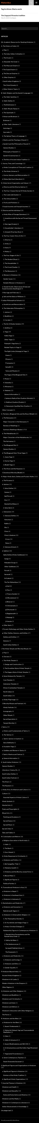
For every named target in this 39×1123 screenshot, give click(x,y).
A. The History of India (8, 46)
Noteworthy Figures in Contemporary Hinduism (19, 930)
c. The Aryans (6, 58)
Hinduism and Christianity (11, 999)
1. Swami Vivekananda (10, 1026)
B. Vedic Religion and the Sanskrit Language (15, 93)
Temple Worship (8, 723)
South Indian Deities (10, 645)
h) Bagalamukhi (10, 613)
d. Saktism (5, 551)
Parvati (6, 570)
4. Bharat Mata (8, 876)
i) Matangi (8, 617)
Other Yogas (8, 339)
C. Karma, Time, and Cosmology (11, 163)
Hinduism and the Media (10, 1099)
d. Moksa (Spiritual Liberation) (12, 179)
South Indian (7, 696)
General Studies (8, 148)
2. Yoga (5, 332)
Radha (6, 523)
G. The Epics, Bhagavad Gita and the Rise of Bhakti (17, 414)
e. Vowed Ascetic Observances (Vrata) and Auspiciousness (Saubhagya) (16, 288)
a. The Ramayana (7, 418)
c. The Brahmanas (8, 105)
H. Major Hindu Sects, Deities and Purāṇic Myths (17, 476)
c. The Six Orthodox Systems (11, 324)
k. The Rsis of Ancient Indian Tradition (15, 159)
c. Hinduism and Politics (10, 860)
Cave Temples (7, 680)
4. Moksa (6, 251)
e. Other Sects (6, 625)
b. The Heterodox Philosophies (12, 308)
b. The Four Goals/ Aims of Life (12, 236)
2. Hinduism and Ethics (11, 964)
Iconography (7, 711)
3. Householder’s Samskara (12, 228)
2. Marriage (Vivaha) (10, 224)
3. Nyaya (6, 379)
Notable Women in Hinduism (13, 283)
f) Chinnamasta (10, 606)
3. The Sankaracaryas (11, 944)
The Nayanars (6, 786)
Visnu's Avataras (9, 535)
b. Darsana (5, 656)
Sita (5, 527)
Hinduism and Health (9, 1087)
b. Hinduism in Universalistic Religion (14, 915)
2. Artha (6, 244)
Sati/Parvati (8, 496)
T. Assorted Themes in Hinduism (12, 1083)
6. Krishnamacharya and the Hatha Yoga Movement (20, 1048)
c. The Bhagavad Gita (9, 445)
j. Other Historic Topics (10, 89)
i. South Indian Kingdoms (10, 81)
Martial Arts (6, 805)
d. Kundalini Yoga (8, 746)
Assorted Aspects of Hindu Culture (15, 797)
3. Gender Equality (9, 968)
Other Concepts (7, 410)
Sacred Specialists (9, 719)
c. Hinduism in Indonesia (10, 899)
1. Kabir (6, 844)
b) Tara (7, 590)
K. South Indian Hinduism (9, 762)
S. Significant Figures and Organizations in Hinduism (18, 1065)
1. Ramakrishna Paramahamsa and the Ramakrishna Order (17, 935)
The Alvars (5, 782)
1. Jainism (6, 312)
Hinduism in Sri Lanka (9, 979)
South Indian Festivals (9, 778)
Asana (7, 355)
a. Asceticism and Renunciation (12, 304)
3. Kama (6, 247)
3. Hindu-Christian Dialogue (12, 926)
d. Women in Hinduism (10, 275)
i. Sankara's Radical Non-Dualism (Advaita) (18, 398)
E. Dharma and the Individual (10, 210)
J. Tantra (4, 727)
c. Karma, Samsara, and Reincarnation (14, 175)
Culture (4, 793)
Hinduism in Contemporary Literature (15, 1103)
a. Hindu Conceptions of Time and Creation (16, 167)
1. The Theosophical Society (12, 919)
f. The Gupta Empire (8, 69)
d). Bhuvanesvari (10, 598)
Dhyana (8, 359)
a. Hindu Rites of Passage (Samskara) (14, 214)
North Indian (7, 692)
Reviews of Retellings (10, 426)
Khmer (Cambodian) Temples (13, 688)
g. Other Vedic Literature (10, 124)
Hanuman (7, 519)
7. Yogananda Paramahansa (12, 1054)
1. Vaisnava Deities (9, 516)
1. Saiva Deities (8, 488)
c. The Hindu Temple (9, 660)
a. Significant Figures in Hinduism (13, 1071)
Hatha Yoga (8, 336)
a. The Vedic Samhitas (9, 97)
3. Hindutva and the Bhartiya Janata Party (17, 872)
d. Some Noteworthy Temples (12, 676)
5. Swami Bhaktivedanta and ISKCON (15, 1044)
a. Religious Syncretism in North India (14, 840)
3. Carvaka (6, 320)
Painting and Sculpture (11, 817)
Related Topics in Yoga (11, 347)
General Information (11, 394)
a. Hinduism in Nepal (9, 891)
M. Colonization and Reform (10, 836)
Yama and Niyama (11, 371)
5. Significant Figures (10, 879)
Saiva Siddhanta (8, 743)
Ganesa (6, 492)
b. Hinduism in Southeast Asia (12, 895)
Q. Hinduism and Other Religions (12, 991)
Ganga (6, 559)
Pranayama (9, 363)
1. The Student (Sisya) (10, 259)
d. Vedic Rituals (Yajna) (9, 109)
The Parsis (5, 1014)
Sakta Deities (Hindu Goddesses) (14, 555)
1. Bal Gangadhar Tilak (10, 864)
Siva (5, 500)
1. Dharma (6, 240)
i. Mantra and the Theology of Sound (14, 140)
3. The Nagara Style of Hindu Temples (15, 672)
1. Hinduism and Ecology (11, 960)
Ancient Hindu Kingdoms (10, 975)
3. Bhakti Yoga (8, 465)
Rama (7, 543)
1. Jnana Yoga (7, 457)
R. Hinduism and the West (9, 1018)
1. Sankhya (6, 328)
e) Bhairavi (9, 602)
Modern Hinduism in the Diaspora (13, 983)
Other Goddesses (10, 566)
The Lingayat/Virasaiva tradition (13, 15)
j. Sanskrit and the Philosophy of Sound (15, 144)
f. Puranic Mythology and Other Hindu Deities (17, 629)
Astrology (6, 128)
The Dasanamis (10, 952)
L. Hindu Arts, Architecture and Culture (14, 789)
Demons (6, 641)
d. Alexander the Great (9, 62)
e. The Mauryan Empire (10, 66)
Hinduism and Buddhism (10, 995)
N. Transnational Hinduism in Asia (12, 887)
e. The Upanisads (7, 112)
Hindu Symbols (7, 801)
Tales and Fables (7, 833)
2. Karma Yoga (8, 461)
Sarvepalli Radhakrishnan (13, 948)
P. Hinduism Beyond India (9, 971)
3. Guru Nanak (8, 852)
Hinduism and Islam (8, 1003)
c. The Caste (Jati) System (10, 195)
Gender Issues (8, 279)
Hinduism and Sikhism (9, 1007)
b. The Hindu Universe (9, 171)
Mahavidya (6, 2)
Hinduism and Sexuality (10, 1091)
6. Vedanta (6, 390)
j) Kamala (8, 621)
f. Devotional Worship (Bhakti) (12, 473)
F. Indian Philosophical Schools (11, 300)
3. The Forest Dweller (10, 267)
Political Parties (8, 883)
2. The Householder (9, 263)
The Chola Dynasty (9, 85)
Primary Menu (36, 2)
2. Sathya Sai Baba (10, 940)
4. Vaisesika (7, 383)
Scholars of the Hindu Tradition (13, 1075)
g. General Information (9, 758)
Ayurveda (6, 132)
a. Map (4, 50)
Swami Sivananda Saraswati (12, 1061)
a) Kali (7, 586)
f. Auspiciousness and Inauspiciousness (15, 206)
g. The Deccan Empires (9, 73)
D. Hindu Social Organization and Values (14, 183)
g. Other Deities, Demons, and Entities (15, 633)
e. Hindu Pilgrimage (8, 699)
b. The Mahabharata (8, 433)
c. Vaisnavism (6, 512)
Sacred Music (7, 825)
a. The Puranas (7, 480)
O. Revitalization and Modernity (11, 903)
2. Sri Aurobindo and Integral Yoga (14, 923)
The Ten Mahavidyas (11, 582)
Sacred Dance (7, 821)
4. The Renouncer (9, 271)
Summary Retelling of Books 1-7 (14, 429)
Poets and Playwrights (9, 809)
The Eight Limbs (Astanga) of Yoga (15, 351)
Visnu (6, 531)
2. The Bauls (7, 848)
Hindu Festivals (8, 707)
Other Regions (7, 987)
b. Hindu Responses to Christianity (13, 856)
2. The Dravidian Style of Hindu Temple (16, 668)
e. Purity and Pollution (9, 202)
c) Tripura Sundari (11, 594)
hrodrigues (13, 18)
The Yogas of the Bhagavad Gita (14, 375)
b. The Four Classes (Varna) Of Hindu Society (17, 191)
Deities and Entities (9, 637)
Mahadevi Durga (9, 563)
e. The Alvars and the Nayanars (12, 469)
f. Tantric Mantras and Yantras (12, 754)
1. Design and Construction (12, 664)
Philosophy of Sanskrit (10, 152)
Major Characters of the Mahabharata (16, 437)
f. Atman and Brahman (9, 116)
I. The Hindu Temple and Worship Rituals (14, 649)
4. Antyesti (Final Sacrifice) (12, 232)
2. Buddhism (7, 316)
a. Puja (4, 653)
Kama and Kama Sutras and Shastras (15, 1095)
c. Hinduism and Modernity (11, 956)
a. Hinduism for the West (10, 1022)
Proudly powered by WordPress (10, 1120)
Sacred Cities (6, 829)
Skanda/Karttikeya (10, 504)
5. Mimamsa (7, 386)
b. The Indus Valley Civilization (12, 54)
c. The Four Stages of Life (10, 255)
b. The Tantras (6, 735)
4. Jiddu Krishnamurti (10, 1040)
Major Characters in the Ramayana (15, 422)
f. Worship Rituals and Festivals (12, 703)
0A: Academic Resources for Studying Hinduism (17, 42)
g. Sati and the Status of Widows (12, 296)
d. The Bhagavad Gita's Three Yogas (13, 453)
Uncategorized (6, 1110)
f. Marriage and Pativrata (10, 292)
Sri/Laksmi (7, 578)
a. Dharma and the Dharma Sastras (13, 187)
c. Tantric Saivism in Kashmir (11, 739)
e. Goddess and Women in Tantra (13, 750)
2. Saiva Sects (7, 508)
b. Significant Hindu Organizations (13, 1079)
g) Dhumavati (9, 609)
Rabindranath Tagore (10, 911)
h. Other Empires (8, 77)
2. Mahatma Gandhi (9, 868)
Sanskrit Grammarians (10, 156)
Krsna (7, 539)
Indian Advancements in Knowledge (14, 1106)
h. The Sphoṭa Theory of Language (13, 136)
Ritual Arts (5, 813)
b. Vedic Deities (7, 101)
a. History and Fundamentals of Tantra (15, 731)
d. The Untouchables (9, 199)
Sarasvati (7, 574)
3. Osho (5, 1036)
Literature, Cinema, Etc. (10, 770)
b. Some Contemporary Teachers (13, 1058)
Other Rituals (7, 715)
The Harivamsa (8, 441)
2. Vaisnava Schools (9, 547)
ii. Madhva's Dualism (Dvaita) (14, 402)
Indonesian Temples (9, 684)
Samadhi (8, 367)
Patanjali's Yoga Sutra (11, 343)
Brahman (6, 120)
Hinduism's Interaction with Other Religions (17, 1011)
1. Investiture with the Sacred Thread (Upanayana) (20, 218)
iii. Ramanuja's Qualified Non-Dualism (17, 406)
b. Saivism (5, 484)
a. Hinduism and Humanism (11, 907)
